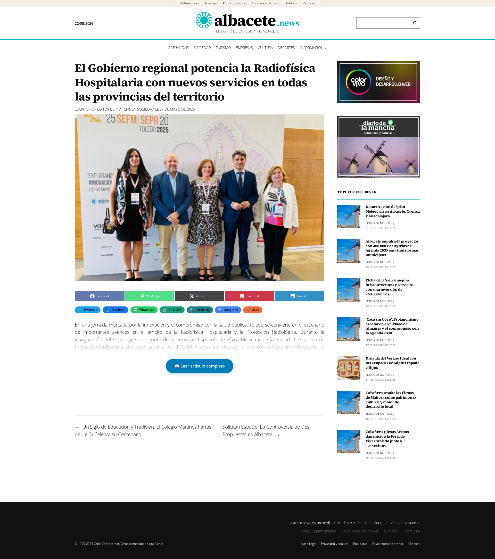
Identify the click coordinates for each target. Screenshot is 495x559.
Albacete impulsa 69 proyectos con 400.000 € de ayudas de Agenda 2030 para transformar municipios (392, 248)
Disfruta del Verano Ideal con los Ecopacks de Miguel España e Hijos (392, 363)
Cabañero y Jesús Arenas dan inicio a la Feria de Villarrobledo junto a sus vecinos (387, 439)
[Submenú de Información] (325, 48)
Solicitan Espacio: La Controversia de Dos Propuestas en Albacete (265, 430)
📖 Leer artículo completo (199, 366)
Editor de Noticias (114, 109)
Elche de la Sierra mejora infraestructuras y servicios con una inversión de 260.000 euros (390, 287)
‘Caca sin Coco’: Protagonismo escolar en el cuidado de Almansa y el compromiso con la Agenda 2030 (392, 326)
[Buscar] (414, 23)
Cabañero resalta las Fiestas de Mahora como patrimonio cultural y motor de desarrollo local (391, 400)
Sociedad (145, 109)
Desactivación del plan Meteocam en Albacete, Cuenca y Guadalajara (393, 212)
